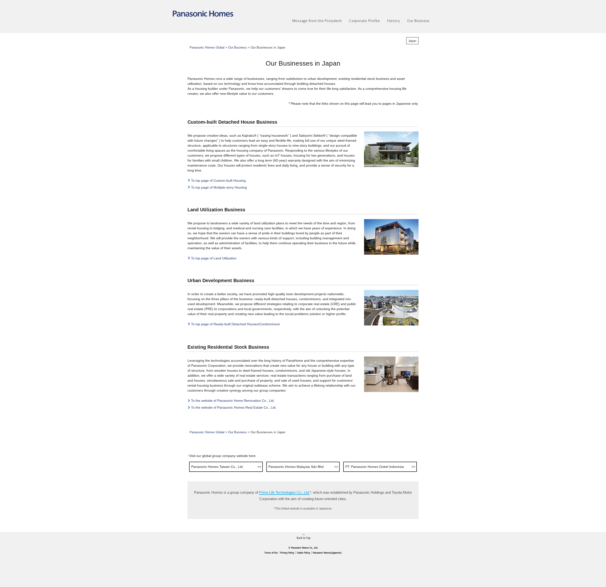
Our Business (237, 47)
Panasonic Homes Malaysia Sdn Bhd (296, 467)
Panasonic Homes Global (207, 47)
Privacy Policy (287, 552)
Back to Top (303, 537)
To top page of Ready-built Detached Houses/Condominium (235, 324)
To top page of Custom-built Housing (218, 180)
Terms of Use (271, 552)
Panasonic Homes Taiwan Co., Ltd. (217, 467)
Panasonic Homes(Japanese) (327, 552)
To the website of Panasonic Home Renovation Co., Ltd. (233, 400)
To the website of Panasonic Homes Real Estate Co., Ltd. (233, 407)
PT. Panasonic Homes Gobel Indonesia (374, 467)
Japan (412, 40)
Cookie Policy (303, 552)
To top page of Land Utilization (213, 258)
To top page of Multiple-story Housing (219, 187)
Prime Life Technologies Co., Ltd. (284, 492)
